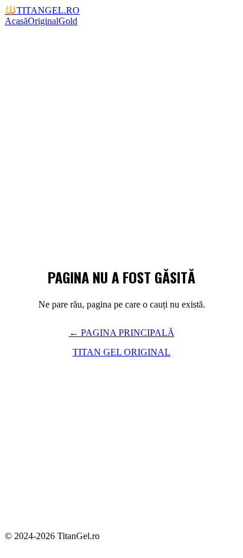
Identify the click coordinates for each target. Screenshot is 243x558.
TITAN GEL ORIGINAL (121, 352)
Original (43, 21)
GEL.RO (42, 10)
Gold (67, 21)
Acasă (16, 21)
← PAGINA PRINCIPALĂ (122, 333)
